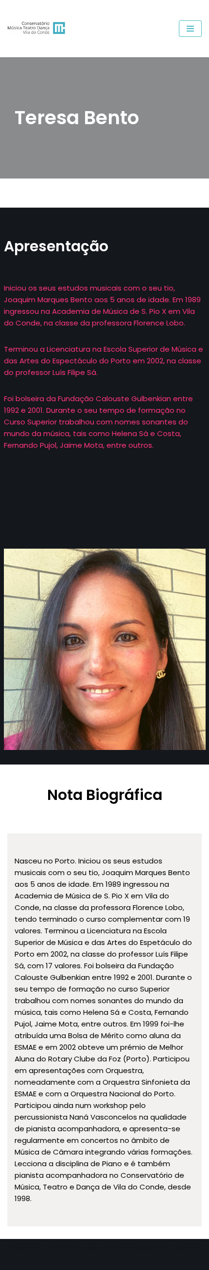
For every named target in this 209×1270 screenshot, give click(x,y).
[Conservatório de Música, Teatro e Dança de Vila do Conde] (38, 28)
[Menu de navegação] (190, 28)
